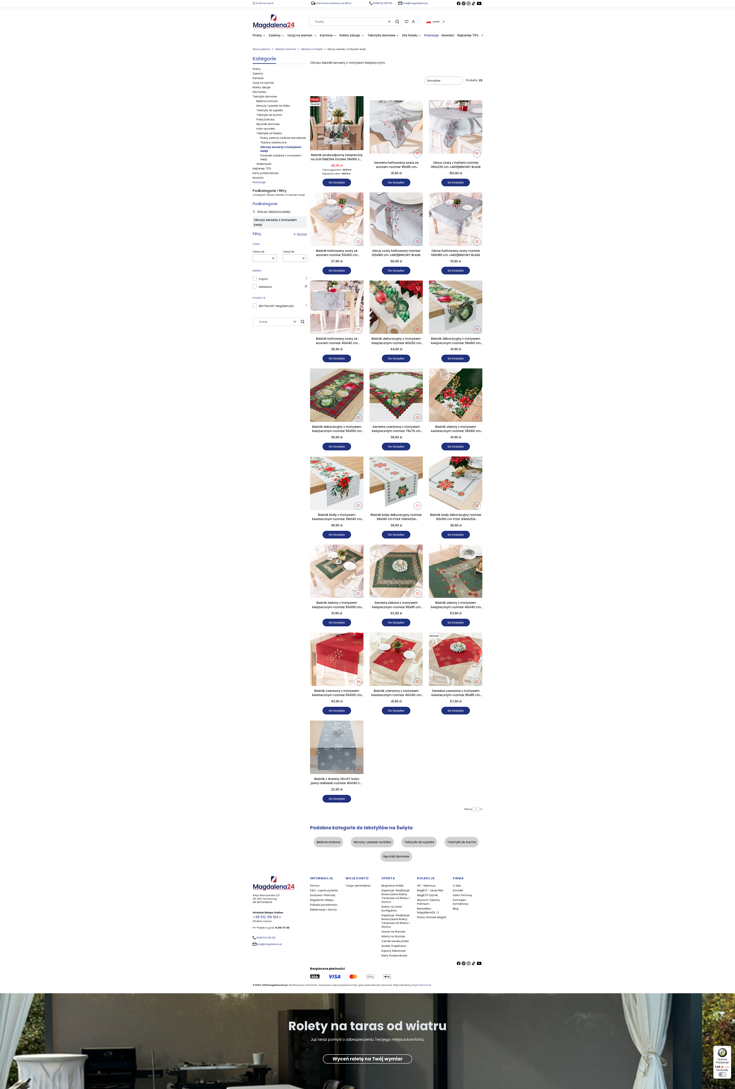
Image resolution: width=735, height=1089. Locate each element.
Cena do (288, 252)
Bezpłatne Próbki (392, 886)
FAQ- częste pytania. (324, 890)
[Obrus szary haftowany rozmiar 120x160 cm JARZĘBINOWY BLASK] (396, 219)
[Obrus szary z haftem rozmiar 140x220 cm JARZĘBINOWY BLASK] (455, 127)
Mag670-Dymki (427, 895)
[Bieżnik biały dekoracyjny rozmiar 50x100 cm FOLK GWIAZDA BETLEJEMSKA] (455, 484)
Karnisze (258, 78)
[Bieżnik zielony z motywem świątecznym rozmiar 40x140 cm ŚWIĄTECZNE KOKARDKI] (455, 572)
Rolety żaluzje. (262, 87)
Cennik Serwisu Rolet (395, 941)
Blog (455, 909)
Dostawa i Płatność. (323, 895)
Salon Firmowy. (463, 895)
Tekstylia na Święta (312, 49)
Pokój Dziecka (265, 119)
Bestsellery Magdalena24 (426, 910)
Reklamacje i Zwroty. (323, 909)
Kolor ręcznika (265, 129)
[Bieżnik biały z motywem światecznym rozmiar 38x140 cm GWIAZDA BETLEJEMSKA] (336, 484)
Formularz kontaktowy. (461, 902)
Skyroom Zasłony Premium (428, 902)
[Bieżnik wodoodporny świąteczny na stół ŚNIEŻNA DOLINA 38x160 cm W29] (336, 123)
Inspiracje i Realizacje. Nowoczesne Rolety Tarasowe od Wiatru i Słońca (395, 896)
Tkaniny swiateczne (273, 142)
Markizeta (265, 287)
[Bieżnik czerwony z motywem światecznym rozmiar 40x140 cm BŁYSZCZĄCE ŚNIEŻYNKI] (396, 659)
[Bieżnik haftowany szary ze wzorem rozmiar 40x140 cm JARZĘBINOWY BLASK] (336, 308)
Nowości (258, 178)
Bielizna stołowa (267, 101)
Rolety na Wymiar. (393, 936)
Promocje (259, 182)
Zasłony (258, 73)
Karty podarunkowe (265, 173)
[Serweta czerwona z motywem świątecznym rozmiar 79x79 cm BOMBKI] (396, 395)
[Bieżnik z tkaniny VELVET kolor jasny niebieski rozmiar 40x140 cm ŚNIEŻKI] (336, 748)
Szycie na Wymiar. (393, 932)
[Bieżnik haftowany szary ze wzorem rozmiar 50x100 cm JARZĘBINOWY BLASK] (336, 219)
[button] (397, 21)
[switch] (722, 1074)
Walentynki (263, 164)
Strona (468, 809)
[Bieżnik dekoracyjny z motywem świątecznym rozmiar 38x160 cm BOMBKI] (455, 308)
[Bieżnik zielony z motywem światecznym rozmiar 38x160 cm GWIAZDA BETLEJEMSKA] (455, 395)
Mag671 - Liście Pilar (430, 890)
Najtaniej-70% (262, 168)
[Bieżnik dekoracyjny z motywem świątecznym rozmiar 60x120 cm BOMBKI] (396, 308)
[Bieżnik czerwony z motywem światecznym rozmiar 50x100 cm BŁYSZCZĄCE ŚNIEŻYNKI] (336, 659)
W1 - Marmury (426, 886)
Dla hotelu (259, 92)
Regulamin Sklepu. (322, 900)
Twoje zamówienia (358, 886)
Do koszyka (337, 182)
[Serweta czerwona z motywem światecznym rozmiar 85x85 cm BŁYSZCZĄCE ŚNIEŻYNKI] (455, 659)
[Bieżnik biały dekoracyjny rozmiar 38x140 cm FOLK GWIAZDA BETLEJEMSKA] (396, 484)
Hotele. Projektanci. (394, 946)
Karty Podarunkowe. (394, 955)
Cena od (258, 252)
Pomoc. (315, 886)
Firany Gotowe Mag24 (431, 917)
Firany (257, 69)
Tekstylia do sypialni (269, 110)
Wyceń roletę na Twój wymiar (367, 1059)
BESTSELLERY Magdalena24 (276, 306)
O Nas (457, 886)
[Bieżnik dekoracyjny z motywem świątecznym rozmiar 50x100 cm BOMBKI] (336, 395)
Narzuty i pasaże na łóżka (273, 106)
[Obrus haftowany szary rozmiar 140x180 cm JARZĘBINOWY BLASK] (455, 219)
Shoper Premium (420, 985)
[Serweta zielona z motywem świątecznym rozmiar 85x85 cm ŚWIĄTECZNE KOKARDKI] (396, 572)
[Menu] (729, 1048)
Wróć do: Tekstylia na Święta (273, 211)
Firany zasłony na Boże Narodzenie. (283, 138)
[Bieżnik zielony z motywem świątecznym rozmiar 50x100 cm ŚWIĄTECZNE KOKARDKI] (336, 572)
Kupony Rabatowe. (393, 951)
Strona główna (261, 49)
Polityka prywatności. (324, 905)
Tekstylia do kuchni (269, 115)
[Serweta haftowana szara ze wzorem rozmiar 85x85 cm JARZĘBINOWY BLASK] (396, 127)
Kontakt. (458, 890)
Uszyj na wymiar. (263, 83)
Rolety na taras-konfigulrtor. (392, 908)
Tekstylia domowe (285, 49)
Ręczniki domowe (268, 124)
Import (263, 279)
